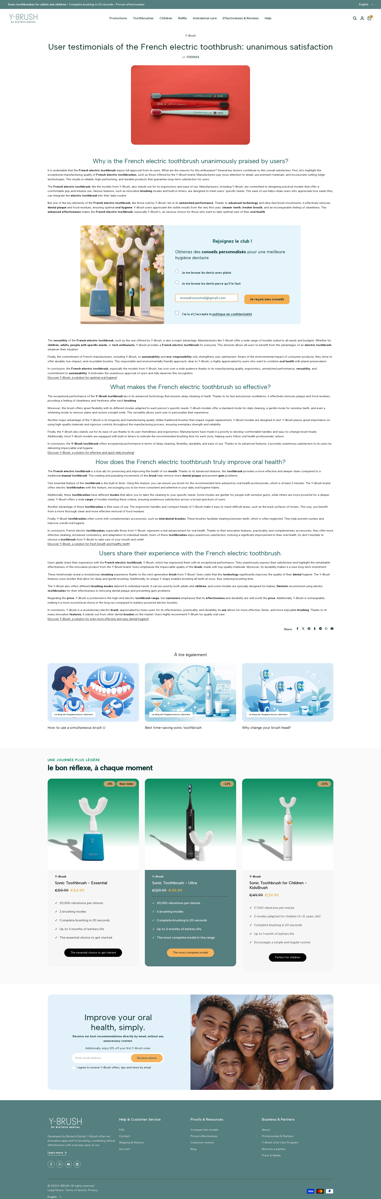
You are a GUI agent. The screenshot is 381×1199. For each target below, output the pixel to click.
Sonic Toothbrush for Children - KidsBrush (278, 885)
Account (124, 1149)
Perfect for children (287, 957)
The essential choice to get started (93, 952)
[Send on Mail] (332, 628)
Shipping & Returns (131, 1142)
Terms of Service (76, 1190)
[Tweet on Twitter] (303, 628)
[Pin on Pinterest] (309, 628)
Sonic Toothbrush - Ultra (174, 882)
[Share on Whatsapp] (326, 628)
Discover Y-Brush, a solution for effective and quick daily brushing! (91, 452)
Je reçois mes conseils (267, 299)
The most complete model (190, 952)
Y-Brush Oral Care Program (280, 1142)
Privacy (93, 1190)
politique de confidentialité (232, 314)
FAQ (121, 1130)
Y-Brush (190, 35)
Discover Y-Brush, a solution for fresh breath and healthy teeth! (89, 544)
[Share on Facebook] (297, 628)
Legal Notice (56, 1190)
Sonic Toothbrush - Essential (81, 882)
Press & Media (271, 1155)
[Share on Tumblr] (314, 628)
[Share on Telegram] (320, 628)
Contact (124, 1136)
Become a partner (274, 1149)
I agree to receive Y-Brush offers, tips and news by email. (114, 1067)
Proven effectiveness (204, 1136)
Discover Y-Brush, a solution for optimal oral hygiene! (82, 377)
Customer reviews (202, 1142)
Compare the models (204, 1130)
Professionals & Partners (278, 1136)
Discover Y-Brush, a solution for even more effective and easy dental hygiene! (98, 619)
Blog (193, 1149)
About (266, 1130)
